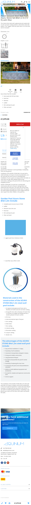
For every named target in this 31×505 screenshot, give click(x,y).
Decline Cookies (15, 163)
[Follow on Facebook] (2, 463)
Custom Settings (15, 158)
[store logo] (8, 2)
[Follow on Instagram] (5, 463)
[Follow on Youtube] (8, 463)
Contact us (10, 428)
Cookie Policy (13, 148)
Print (21, 92)
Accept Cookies (15, 153)
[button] (1, 85)
